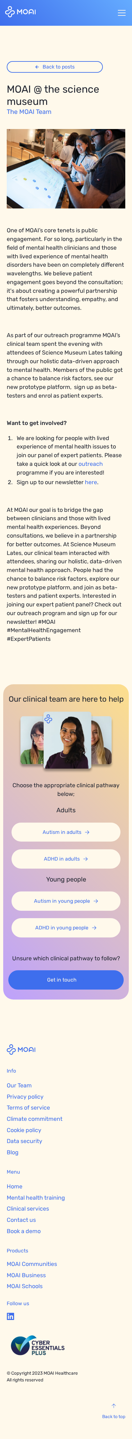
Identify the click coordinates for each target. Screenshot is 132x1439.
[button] (120, 13)
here (91, 482)
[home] (20, 13)
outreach (90, 463)
